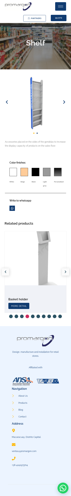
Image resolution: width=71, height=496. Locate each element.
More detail (36, 305)
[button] (7, 102)
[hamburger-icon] (60, 6)
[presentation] (5, 272)
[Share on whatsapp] (12, 208)
